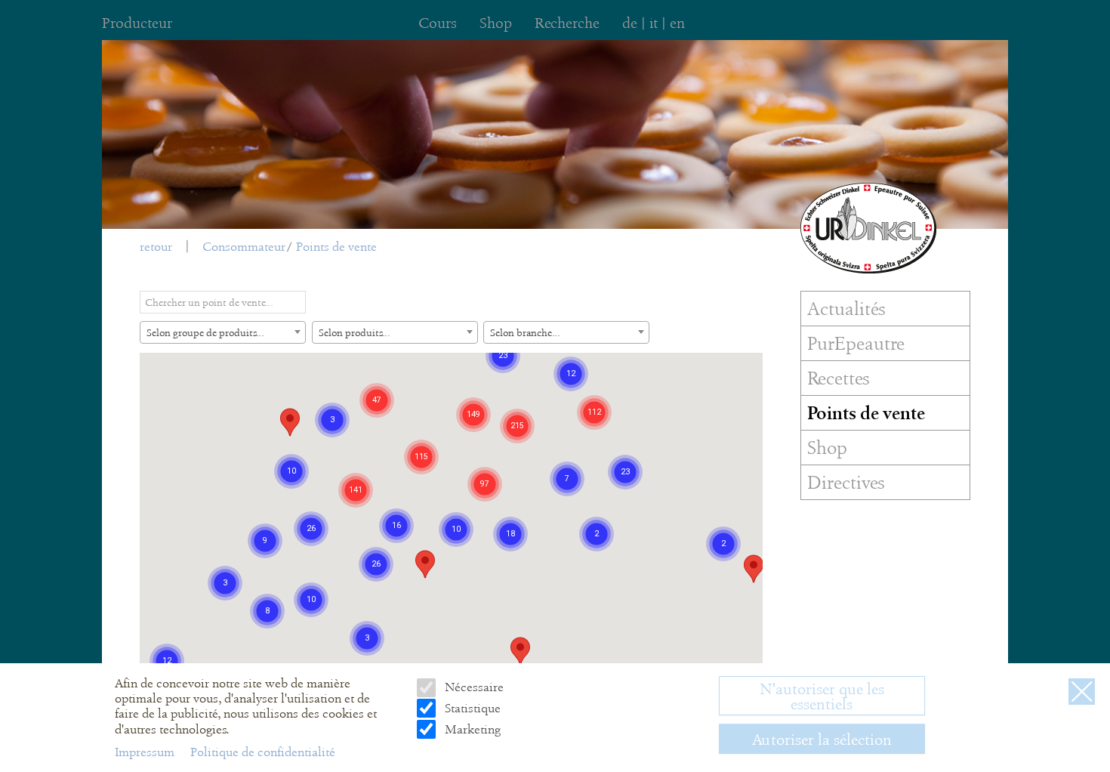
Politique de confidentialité (262, 751)
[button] (425, 564)
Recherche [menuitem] (567, 23)
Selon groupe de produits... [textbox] (205, 332)
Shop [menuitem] (495, 23)
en (677, 23)
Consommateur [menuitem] (243, 246)
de (629, 23)
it (653, 23)
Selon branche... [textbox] (525, 332)
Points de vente (336, 246)
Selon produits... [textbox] (354, 332)
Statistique (471, 707)
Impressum (146, 751)
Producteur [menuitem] (137, 23)
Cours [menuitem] (437, 23)
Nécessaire (473, 687)
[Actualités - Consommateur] (868, 228)
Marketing (471, 728)
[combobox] (223, 332)
